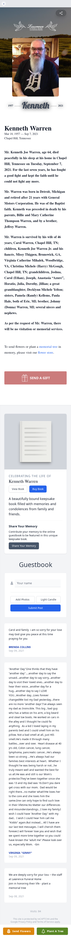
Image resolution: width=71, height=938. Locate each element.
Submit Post (35, 608)
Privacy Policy (25, 921)
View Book (18, 489)
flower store (45, 352)
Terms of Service (45, 921)
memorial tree (48, 346)
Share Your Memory (24, 545)
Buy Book (38, 489)
